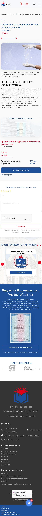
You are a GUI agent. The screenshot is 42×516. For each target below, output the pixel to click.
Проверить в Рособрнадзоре (20, 347)
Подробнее (21, 272)
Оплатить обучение (8, 454)
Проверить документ (9, 451)
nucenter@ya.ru (35, 430)
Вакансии (4, 459)
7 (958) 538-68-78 (10, 431)
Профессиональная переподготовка (14, 479)
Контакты (4, 456)
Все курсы (5, 473)
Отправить (21, 226)
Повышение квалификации (11, 476)
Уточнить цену (21, 170)
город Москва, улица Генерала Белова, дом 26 (21, 435)
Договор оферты (6, 175)
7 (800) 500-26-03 (10, 428)
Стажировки (5, 464)
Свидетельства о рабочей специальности (16, 484)
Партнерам (5, 462)
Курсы (12, 14)
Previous (2, 130)
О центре (4, 448)
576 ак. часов (4, 154)
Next (39, 130)
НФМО (4, 481)
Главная (3, 14)
